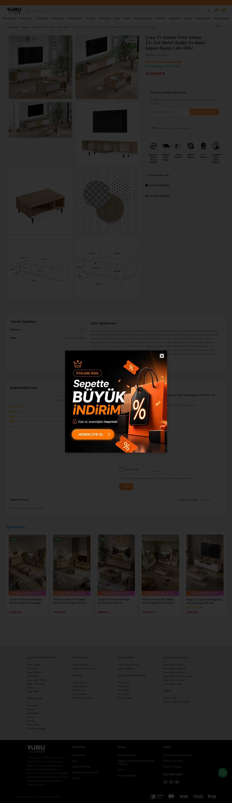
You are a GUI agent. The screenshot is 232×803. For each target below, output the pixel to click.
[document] (116, 401)
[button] (162, 356)
